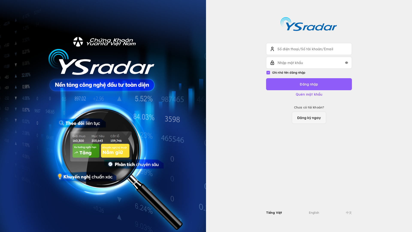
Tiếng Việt (274, 213)
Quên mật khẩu (309, 94)
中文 (349, 213)
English (314, 213)
